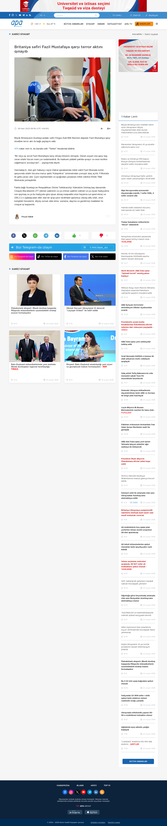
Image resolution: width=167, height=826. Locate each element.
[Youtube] (20, 15)
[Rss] (30, 15)
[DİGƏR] (155, 24)
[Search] (96, 15)
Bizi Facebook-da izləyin (77, 257)
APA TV (128, 24)
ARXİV (94, 785)
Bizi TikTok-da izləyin (49, 257)
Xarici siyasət (151, 34)
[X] (16, 15)
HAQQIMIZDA (63, 785)
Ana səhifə (137, 34)
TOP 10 (107, 785)
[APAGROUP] (83, 806)
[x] (77, 792)
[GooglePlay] (75, 812)
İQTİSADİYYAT (114, 24)
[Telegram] (23, 15)
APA (16, 148)
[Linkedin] (27, 15)
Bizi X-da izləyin (101, 257)
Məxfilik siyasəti (114, 822)
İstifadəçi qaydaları (98, 822)
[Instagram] (13, 15)
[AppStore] (92, 812)
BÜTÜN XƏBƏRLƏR (73, 24)
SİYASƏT (90, 24)
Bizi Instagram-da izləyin (23, 257)
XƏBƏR (101, 24)
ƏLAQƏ (80, 785)
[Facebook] (9, 15)
